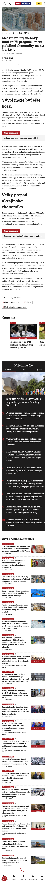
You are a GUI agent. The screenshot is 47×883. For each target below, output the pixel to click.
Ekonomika (8, 544)
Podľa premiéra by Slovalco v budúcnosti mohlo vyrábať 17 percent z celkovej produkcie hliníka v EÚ (13, 564)
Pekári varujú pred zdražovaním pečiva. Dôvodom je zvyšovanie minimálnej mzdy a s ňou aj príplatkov (15, 608)
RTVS (6, 58)
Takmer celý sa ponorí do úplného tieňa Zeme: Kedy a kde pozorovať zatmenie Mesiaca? (24, 441)
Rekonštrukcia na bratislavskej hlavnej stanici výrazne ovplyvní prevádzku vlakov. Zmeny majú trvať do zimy (24, 509)
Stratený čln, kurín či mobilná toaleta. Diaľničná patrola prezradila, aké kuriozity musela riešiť (15, 845)
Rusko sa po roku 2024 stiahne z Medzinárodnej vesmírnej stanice (21, 344)
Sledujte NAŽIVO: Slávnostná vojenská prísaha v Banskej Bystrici (23, 402)
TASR (11, 58)
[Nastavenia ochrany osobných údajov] (4, 878)
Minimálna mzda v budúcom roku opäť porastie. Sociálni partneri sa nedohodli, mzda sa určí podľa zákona (16, 827)
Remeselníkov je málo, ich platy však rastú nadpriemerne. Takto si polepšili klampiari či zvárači (16, 579)
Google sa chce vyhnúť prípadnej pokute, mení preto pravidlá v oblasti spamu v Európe (15, 593)
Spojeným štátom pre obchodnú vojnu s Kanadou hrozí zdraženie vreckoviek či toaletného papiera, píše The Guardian (15, 624)
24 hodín (7, 369)
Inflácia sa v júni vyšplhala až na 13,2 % (21, 138)
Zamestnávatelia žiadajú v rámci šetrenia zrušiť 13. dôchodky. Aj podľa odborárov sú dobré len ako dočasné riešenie (15, 710)
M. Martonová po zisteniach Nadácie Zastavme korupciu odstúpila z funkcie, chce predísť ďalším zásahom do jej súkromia (15, 677)
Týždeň (39, 369)
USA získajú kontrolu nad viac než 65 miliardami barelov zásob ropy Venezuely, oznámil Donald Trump (16, 548)
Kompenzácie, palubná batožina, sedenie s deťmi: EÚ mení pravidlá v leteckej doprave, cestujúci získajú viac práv (16, 793)
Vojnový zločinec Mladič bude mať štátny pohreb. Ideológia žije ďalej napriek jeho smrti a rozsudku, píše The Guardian (25, 496)
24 (39, 3)
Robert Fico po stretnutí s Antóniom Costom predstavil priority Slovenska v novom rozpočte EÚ (13, 726)
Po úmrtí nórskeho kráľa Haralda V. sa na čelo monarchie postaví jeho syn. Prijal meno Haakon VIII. (25, 415)
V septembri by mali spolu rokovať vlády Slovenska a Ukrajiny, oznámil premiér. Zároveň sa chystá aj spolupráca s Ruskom (25, 483)
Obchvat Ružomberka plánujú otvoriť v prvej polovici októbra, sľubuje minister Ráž (14, 860)
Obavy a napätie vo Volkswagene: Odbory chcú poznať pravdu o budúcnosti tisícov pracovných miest (15, 744)
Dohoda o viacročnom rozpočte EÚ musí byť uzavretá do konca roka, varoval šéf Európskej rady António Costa (15, 776)
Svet (12, 323)
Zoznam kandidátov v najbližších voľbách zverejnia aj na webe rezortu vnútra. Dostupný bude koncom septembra (25, 428)
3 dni (23, 369)
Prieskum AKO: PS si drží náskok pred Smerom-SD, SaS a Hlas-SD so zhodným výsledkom (24, 470)
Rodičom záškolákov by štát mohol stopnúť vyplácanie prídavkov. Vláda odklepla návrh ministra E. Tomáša (16, 659)
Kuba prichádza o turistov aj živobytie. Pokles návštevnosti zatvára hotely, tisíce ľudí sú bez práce (15, 694)
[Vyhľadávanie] (4, 3)
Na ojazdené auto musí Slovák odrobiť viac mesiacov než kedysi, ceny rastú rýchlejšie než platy (16, 761)
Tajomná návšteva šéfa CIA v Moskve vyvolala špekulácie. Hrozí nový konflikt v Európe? (25, 522)
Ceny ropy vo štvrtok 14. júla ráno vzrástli (22, 236)
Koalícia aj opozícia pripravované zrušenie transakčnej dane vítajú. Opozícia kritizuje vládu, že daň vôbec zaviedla (15, 809)
